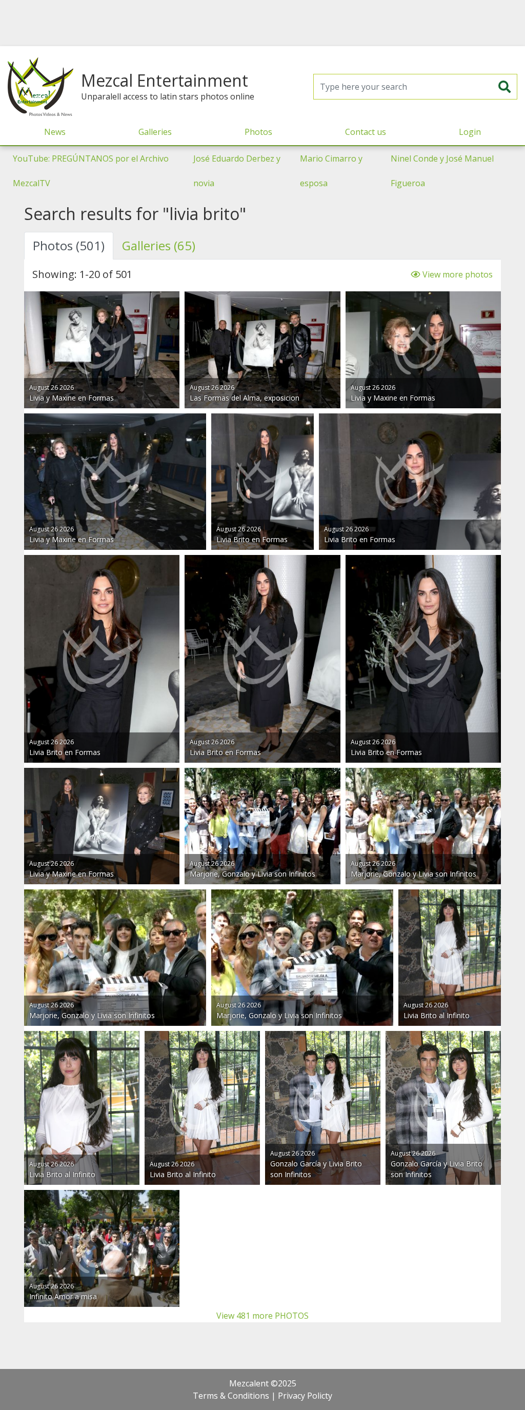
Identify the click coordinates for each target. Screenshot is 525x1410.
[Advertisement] (262, 23)
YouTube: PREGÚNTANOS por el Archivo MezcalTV (91, 171)
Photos (258, 131)
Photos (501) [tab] (69, 245)
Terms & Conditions (231, 1395)
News (55, 131)
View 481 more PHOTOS (262, 1315)
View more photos (456, 274)
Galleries (155, 131)
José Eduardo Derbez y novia (236, 171)
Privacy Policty (305, 1395)
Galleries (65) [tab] (158, 245)
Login (470, 131)
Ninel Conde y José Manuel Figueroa (442, 171)
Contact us (365, 131)
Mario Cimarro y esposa (331, 171)
